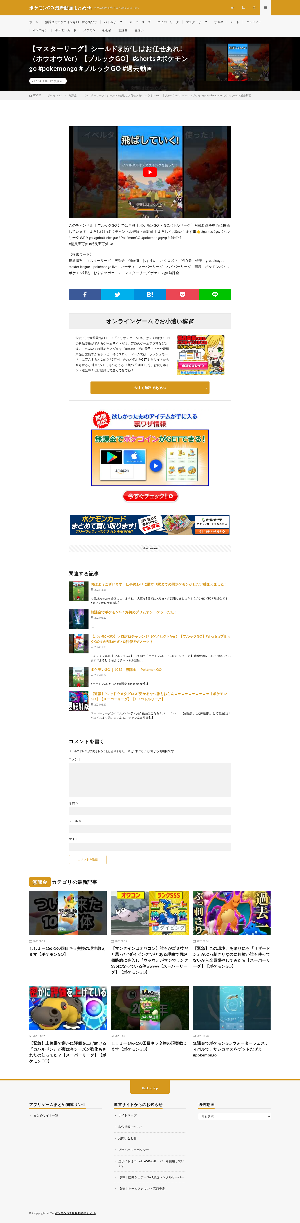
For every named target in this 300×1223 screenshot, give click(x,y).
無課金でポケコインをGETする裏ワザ (71, 22)
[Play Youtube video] (150, 172)
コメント (75, 759)
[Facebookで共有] (85, 294)
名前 (74, 803)
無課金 (123, 30)
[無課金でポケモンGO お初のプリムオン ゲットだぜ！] (79, 619)
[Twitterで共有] (117, 294)
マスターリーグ (196, 22)
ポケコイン (40, 30)
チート (234, 22)
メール (75, 821)
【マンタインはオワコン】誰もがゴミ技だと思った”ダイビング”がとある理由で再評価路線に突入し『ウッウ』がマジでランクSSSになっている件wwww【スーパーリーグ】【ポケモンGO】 (149, 960)
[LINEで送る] (215, 294)
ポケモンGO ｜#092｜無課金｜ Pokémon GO (126, 669)
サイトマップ (127, 1115)
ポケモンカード (65, 30)
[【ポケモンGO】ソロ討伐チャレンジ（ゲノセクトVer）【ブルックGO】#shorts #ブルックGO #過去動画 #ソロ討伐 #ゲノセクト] (79, 643)
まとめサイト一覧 (46, 1115)
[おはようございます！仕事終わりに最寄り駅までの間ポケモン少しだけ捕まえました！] (79, 591)
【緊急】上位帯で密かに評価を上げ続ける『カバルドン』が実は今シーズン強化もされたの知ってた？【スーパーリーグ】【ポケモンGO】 (68, 1052)
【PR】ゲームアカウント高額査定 (141, 1188)
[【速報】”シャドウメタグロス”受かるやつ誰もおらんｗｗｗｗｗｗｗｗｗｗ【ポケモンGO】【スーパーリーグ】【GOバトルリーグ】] (79, 701)
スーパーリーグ (140, 22)
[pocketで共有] (182, 294)
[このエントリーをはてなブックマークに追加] (150, 294)
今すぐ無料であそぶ (150, 387)
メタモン (89, 30)
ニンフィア (254, 22)
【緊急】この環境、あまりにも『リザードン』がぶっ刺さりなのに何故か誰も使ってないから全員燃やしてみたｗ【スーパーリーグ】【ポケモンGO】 (231, 957)
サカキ (218, 22)
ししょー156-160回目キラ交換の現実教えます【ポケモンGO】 (67, 951)
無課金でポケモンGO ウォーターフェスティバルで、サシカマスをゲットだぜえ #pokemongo (231, 1049)
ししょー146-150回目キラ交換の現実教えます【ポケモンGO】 (149, 1046)
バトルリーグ (113, 22)
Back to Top (150, 1088)
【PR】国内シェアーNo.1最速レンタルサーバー (151, 1177)
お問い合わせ (127, 1138)
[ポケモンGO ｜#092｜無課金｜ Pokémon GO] (79, 677)
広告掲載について (130, 1127)
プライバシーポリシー (133, 1149)
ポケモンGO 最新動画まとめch (75, 1213)
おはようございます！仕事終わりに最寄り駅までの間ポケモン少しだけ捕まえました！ (159, 584)
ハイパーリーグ (168, 22)
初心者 (107, 30)
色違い (139, 30)
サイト (73, 838)
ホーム (33, 22)
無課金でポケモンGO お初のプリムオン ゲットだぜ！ (134, 612)
